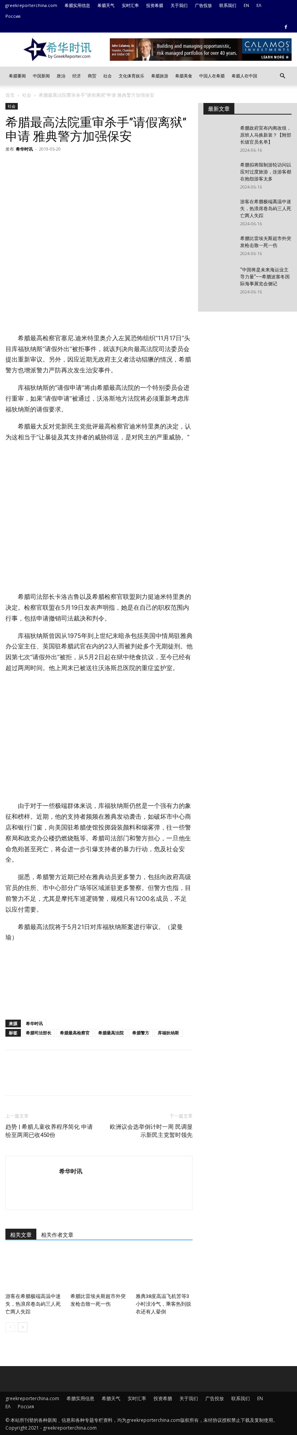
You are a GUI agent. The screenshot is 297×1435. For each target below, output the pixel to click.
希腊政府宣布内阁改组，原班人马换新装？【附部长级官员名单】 (265, 135)
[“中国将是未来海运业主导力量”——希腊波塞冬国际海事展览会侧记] (218, 277)
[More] (85, 166)
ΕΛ (258, 5)
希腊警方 (140, 1033)
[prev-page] (10, 1327)
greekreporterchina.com (31, 5)
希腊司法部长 (38, 1033)
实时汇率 (130, 5)
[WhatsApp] (66, 166)
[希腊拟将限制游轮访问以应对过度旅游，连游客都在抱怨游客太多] (218, 172)
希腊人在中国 (244, 76)
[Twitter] (31, 166)
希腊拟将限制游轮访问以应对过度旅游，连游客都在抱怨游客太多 (265, 172)
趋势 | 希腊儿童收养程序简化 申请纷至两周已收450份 (49, 1130)
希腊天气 (105, 5)
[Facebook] (286, 27)
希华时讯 (24, 149)
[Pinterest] (48, 166)
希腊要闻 (17, 76)
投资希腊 (154, 5)
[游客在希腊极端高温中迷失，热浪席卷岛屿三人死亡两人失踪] (33, 1270)
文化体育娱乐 (131, 76)
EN (246, 5)
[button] (282, 76)
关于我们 (179, 5)
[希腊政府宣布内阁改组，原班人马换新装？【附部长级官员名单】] (218, 135)
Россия (12, 16)
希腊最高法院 (111, 1033)
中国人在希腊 (212, 76)
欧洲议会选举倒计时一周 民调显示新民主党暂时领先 (151, 1130)
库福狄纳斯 (168, 1033)
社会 (107, 76)
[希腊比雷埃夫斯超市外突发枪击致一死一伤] (98, 1270)
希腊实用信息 (77, 5)
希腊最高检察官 (75, 1033)
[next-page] (22, 1327)
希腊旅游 (159, 76)
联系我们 (227, 5)
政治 (61, 76)
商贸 (92, 76)
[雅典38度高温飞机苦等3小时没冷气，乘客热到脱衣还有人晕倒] (164, 1270)
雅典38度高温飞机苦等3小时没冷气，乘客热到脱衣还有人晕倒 (163, 1304)
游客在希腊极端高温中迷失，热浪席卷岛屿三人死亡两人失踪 (33, 1304)
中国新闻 (41, 76)
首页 (10, 95)
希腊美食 (183, 76)
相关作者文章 (57, 1235)
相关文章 (21, 1235)
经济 (76, 76)
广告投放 (203, 5)
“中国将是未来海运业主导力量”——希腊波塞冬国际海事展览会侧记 (265, 276)
